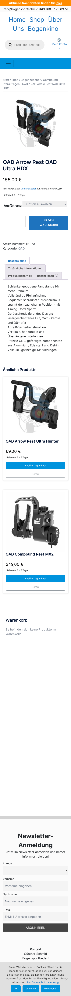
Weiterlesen (50, 988)
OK (15, 988)
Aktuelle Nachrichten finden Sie (35, 3)
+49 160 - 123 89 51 (53, 9)
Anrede (7, 863)
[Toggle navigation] (8, 63)
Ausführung (13, 205)
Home (17, 19)
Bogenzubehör (31, 80)
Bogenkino (43, 28)
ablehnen (31, 988)
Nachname (10, 894)
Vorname (8, 878)
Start (6, 80)
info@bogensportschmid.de (23, 9)
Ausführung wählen (35, 465)
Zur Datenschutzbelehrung (43, 982)
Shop (37, 19)
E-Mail (7, 909)
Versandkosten (29, 188)
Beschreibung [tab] (17, 260)
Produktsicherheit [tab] (20, 275)
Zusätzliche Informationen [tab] (25, 268)
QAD (25, 84)
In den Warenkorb (49, 222)
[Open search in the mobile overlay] (24, 45)
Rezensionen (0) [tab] (48, 275)
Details (36, 474)
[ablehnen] (66, 979)
